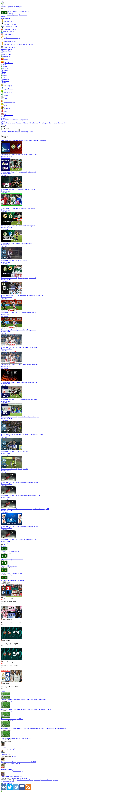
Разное (3, 121)
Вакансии (44, 780)
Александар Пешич (27, 131)
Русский (3, 6)
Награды (45, 123)
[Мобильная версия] (3, 3)
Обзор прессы (23, 15)
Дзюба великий (16, 771)
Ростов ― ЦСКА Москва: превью (11, 573)
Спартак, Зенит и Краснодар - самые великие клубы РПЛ (18, 762)
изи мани (3, 747)
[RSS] (28, 789)
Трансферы (19, 123)
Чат (2, 8)
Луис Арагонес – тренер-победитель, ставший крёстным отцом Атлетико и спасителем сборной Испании (33, 728)
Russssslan (15, 763)
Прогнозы (15, 15)
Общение (3, 118)
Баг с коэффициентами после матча (12, 776)
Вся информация (6, 140)
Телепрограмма (10, 123)
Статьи (9, 15)
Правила (49, 780)
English (9, 6)
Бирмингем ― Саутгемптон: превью (12, 559)
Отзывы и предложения (20, 119)
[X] (10, 789)
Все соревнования (6, 49)
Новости (10, 13)
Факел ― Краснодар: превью (10, 551)
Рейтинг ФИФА (28, 123)
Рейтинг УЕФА (38, 123)
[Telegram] (16, 789)
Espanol (13, 6)
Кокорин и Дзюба (6, 754)
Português (19, 6)
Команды (3, 82)
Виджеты (55, 780)
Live (2, 10)
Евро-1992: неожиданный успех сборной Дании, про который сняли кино (23, 699)
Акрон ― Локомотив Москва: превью (12, 580)
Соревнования (5, 18)
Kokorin (14, 756)
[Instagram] (22, 789)
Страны (3, 123)
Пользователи (5, 119)
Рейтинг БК (61, 123)
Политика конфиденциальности (30, 780)
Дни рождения (53, 123)
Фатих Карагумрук (14, 131)
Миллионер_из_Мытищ (19, 778)
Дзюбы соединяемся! (7, 769)
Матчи (3, 16)
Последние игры (26, 140)
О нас (18, 780)
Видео (3, 116)
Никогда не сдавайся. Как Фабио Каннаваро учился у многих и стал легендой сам (26, 709)
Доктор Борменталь (16, 749)
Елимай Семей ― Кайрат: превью (18, 11)
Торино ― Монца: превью (9, 566)
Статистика (35, 140)
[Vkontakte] (3, 789)
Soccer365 (4, 131)
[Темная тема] (1, 3)
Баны (11, 119)
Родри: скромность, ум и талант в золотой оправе (16, 738)
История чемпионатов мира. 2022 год (12, 719)
